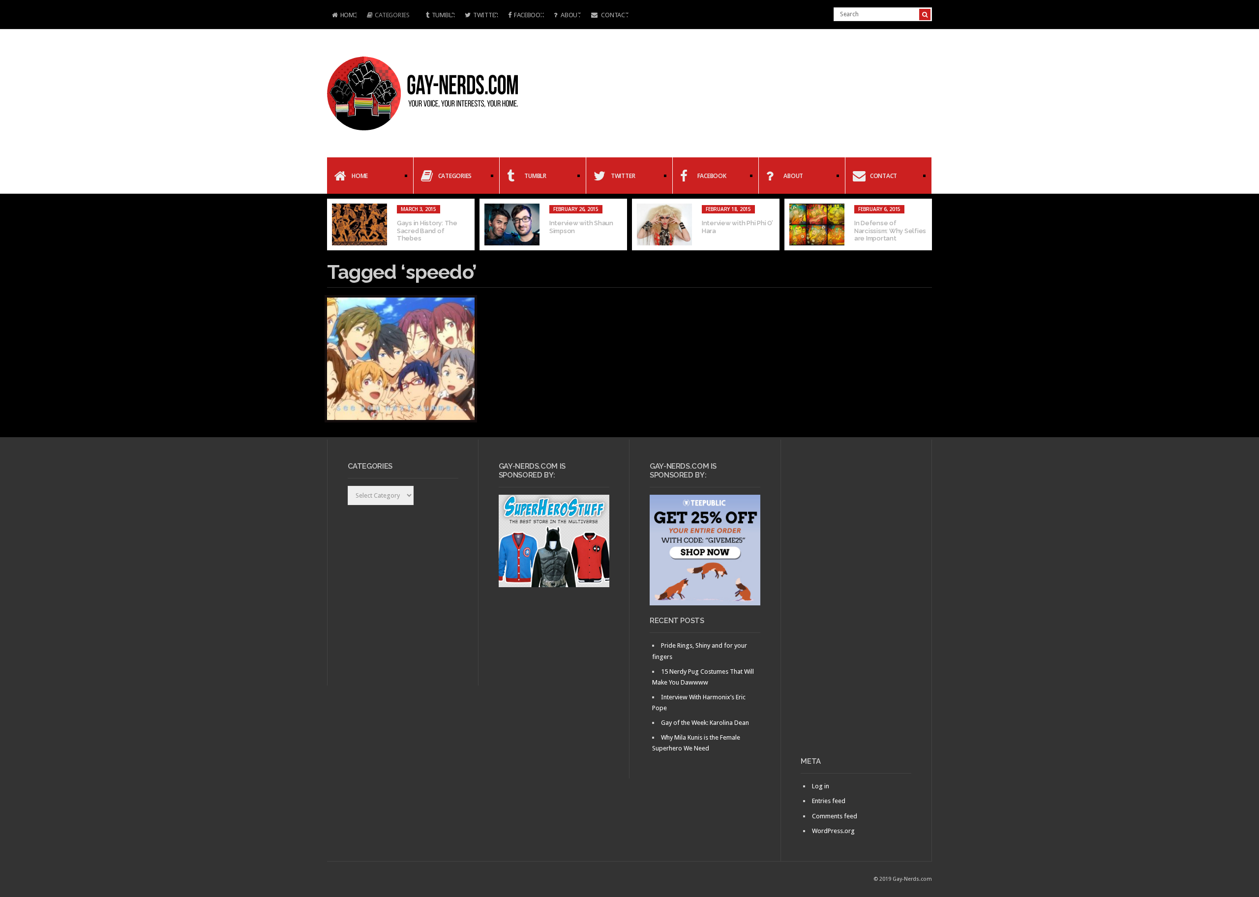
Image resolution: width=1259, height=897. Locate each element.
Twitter (485, 15)
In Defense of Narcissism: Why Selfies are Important (890, 230)
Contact (614, 15)
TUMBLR (443, 15)
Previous (334, 225)
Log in (820, 786)
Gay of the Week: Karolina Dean (705, 722)
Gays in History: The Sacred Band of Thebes (427, 230)
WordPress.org (833, 831)
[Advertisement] (856, 601)
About (570, 15)
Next (924, 225)
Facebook (529, 15)
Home (342, 16)
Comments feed (834, 816)
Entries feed (828, 801)
